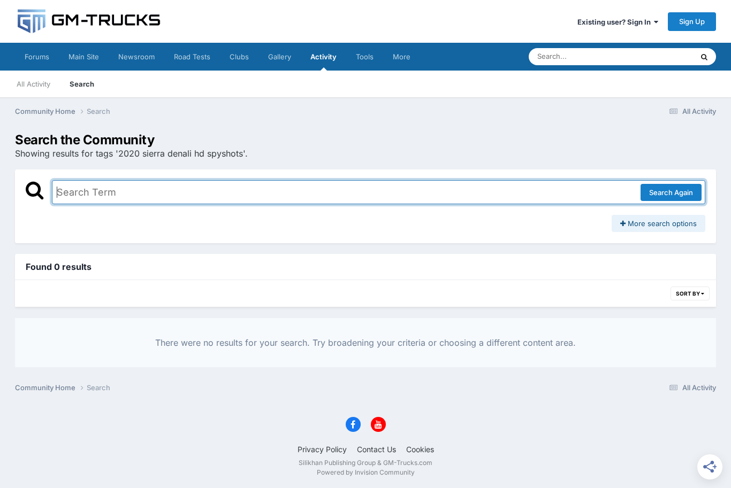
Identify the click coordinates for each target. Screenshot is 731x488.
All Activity (33, 84)
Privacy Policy (322, 449)
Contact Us (376, 449)
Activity (323, 56)
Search (82, 84)
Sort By (688, 293)
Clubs (239, 56)
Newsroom (136, 56)
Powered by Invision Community (366, 472)
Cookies (420, 449)
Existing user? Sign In (615, 22)
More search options (661, 223)
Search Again (671, 192)
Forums (37, 56)
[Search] (704, 56)
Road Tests (192, 56)
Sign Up (692, 21)
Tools (365, 56)
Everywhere (659, 56)
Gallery (279, 56)
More (401, 56)
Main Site (83, 56)
